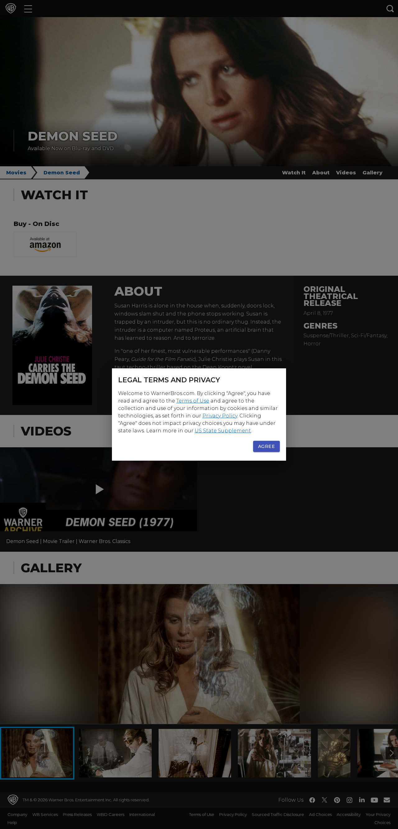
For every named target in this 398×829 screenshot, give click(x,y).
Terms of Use (192, 401)
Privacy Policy (219, 416)
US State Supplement (223, 431)
